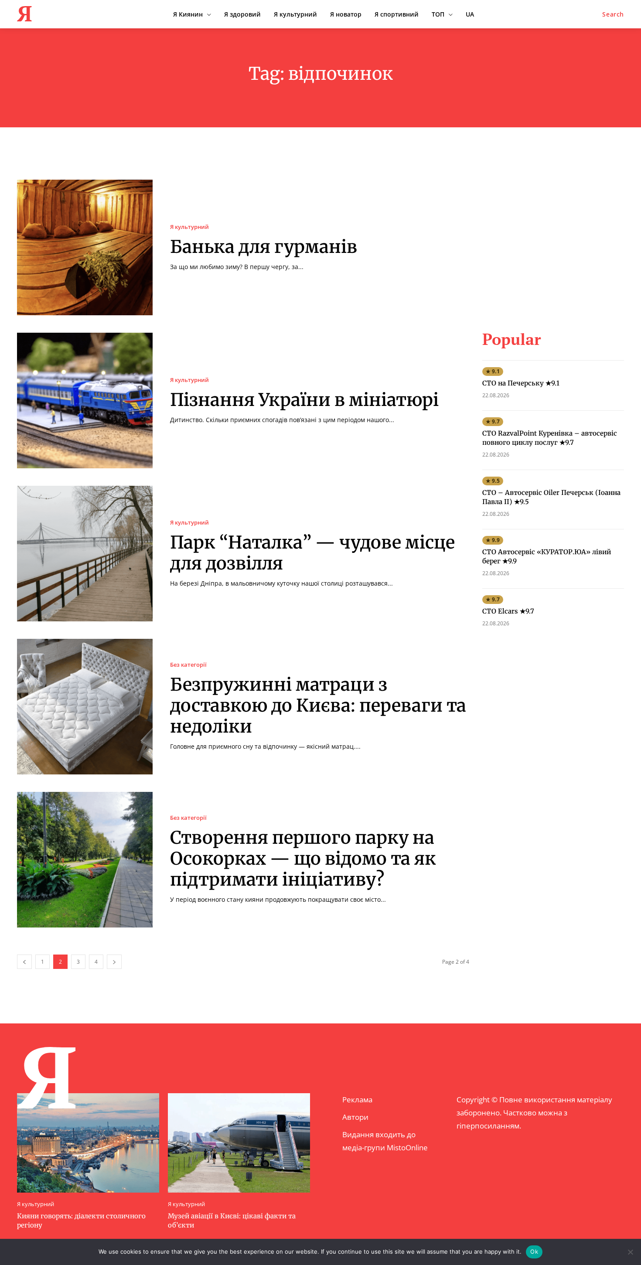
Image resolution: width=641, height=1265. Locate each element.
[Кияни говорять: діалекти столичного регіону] (88, 1143)
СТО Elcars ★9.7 (508, 611)
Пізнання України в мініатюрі (304, 400)
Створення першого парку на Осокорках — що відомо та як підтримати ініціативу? (303, 858)
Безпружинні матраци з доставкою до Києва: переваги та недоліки (318, 705)
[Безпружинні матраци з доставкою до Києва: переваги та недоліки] (85, 706)
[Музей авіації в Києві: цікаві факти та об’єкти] (239, 1143)
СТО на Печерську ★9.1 (520, 383)
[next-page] (114, 962)
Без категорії (188, 665)
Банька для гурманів (263, 247)
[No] (630, 1252)
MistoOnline (407, 1147)
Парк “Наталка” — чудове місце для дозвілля (312, 553)
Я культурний (189, 227)
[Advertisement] (553, 234)
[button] (613, 14)
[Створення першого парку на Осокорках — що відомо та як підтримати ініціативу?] (85, 859)
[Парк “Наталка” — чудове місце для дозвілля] (85, 553)
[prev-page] (24, 962)
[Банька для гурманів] (85, 247)
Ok (534, 1251)
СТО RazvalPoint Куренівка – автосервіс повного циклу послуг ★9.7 (549, 438)
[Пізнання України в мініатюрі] (85, 400)
